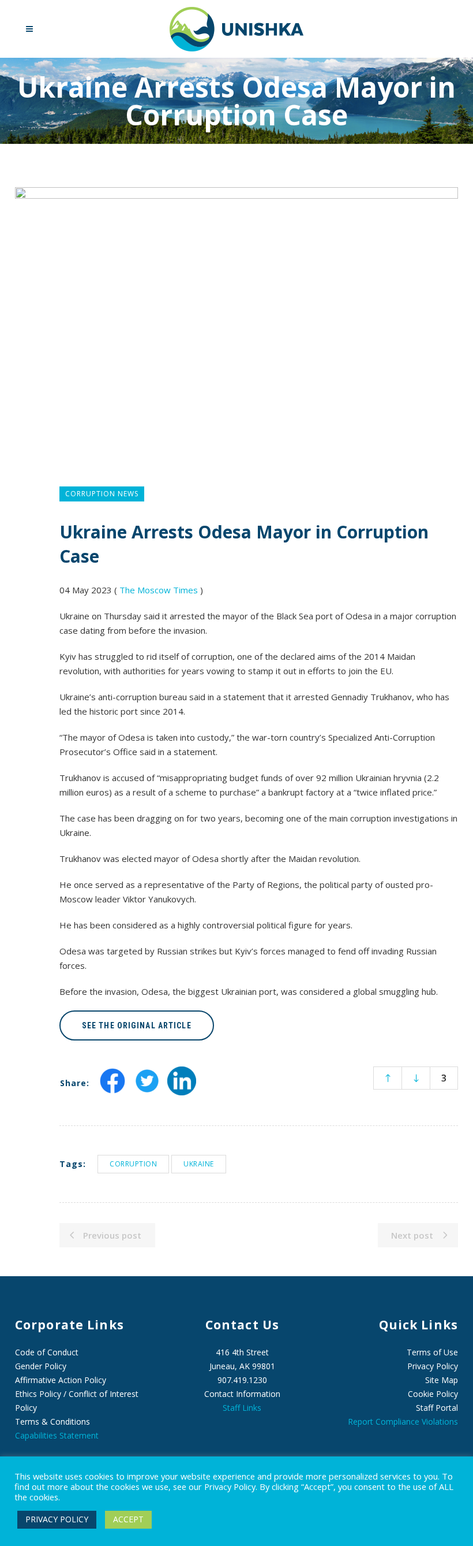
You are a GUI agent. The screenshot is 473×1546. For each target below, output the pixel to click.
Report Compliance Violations (403, 1421)
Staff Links (242, 1407)
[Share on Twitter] (147, 1091)
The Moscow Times (158, 590)
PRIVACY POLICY (56, 1519)
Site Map (441, 1379)
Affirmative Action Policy (60, 1379)
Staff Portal (437, 1407)
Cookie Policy (433, 1393)
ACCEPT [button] (128, 1519)
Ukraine (198, 1164)
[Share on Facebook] (112, 1091)
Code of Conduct (46, 1352)
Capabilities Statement (57, 1435)
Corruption (133, 1164)
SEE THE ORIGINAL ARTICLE (137, 1025)
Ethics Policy (38, 1393)
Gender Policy (40, 1366)
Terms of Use (432, 1352)
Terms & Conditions (52, 1421)
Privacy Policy (432, 1366)
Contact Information (242, 1393)
